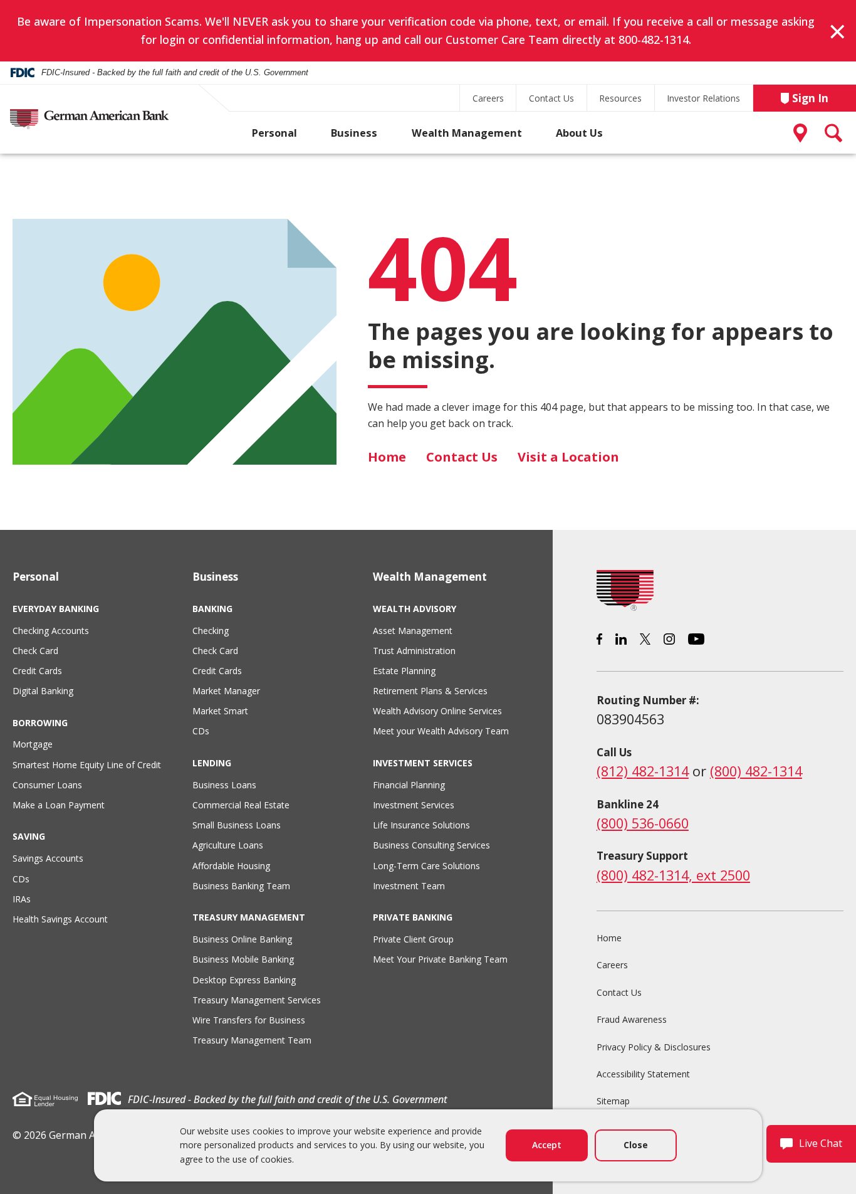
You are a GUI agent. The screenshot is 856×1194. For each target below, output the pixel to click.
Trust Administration (414, 651)
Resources (620, 98)
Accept (546, 1145)
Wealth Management (467, 132)
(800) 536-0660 (643, 823)
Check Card (35, 651)
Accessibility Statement (643, 1074)
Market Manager (226, 691)
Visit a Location (568, 456)
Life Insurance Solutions (421, 825)
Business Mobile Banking (243, 959)
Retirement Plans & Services (430, 691)
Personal (274, 132)
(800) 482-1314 (756, 771)
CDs (21, 879)
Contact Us (551, 98)
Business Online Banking (242, 939)
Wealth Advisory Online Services (437, 711)
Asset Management (412, 631)
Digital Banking (43, 691)
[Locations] (802, 133)
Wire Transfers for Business (248, 1020)
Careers (488, 98)
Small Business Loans (236, 825)
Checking (210, 631)
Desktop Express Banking (244, 980)
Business (354, 132)
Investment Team (409, 886)
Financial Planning (409, 785)
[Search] (834, 133)
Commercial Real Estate (241, 805)
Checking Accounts (51, 631)
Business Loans (224, 785)
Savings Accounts (48, 858)
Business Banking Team (241, 886)
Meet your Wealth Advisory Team (441, 731)
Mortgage (33, 744)
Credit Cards (37, 671)
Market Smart (220, 711)
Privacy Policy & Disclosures (654, 1047)
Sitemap (613, 1101)
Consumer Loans (47, 785)
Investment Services (413, 805)
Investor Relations (703, 98)
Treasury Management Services (256, 1000)
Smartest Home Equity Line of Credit (87, 765)
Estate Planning (404, 671)
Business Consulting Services (431, 845)
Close (636, 1145)
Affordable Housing (231, 866)
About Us (579, 132)
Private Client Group (413, 939)
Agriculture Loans (227, 845)
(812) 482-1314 (643, 771)
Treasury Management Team (251, 1040)
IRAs (22, 899)
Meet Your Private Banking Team (440, 959)
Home (387, 456)
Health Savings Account (60, 919)
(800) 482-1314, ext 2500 (673, 875)
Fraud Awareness (632, 1019)
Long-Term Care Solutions (426, 866)
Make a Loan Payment (59, 805)
